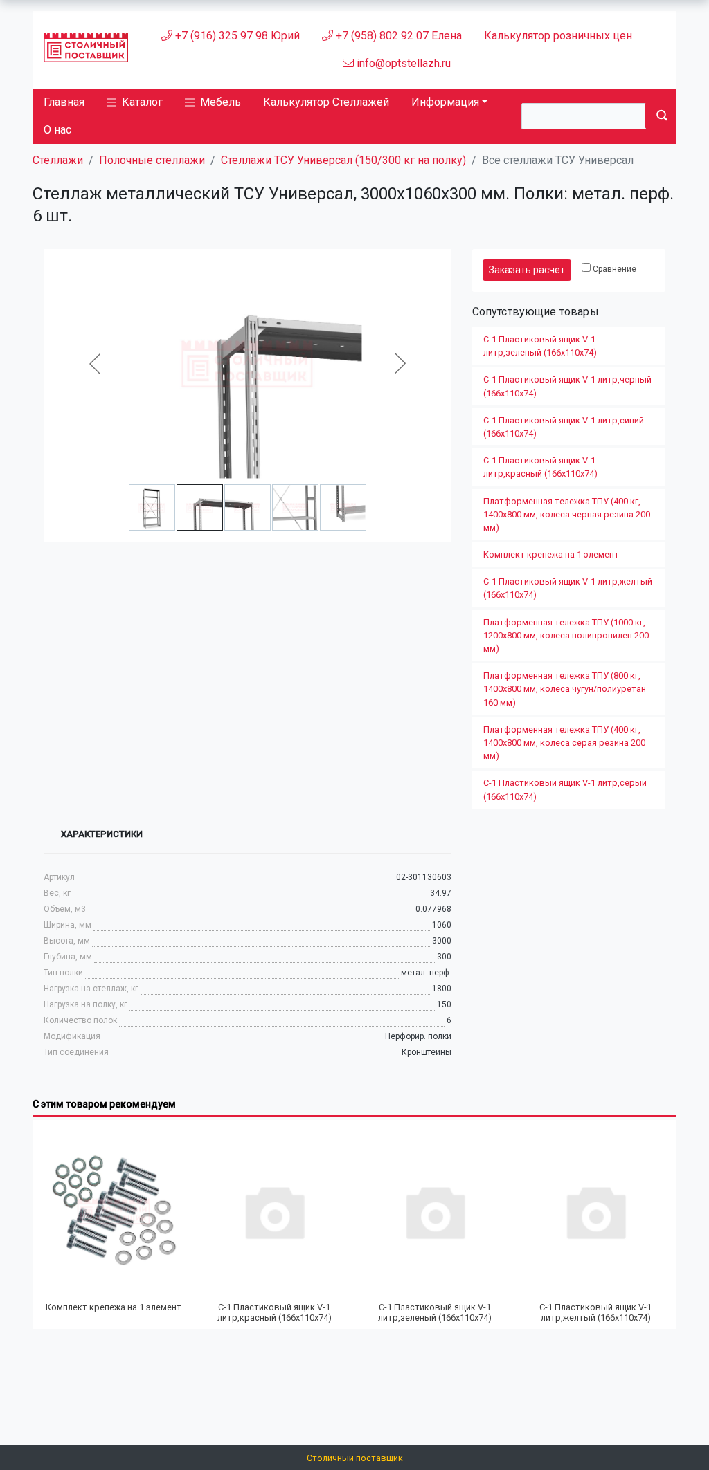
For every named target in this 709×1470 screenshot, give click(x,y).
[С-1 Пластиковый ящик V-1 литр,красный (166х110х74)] (274, 1211)
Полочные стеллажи (152, 160)
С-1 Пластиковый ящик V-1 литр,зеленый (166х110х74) (540, 346)
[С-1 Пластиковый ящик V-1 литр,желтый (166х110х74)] (595, 1211)
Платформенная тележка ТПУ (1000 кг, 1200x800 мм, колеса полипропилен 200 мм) (566, 635)
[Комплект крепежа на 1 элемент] (113, 1211)
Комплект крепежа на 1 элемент (551, 554)
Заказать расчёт (527, 269)
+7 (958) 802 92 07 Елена (397, 35)
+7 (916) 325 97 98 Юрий (236, 35)
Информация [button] (445, 102)
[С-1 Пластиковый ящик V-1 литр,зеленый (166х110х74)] (435, 1211)
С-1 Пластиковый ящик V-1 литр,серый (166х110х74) (565, 789)
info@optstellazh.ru (402, 63)
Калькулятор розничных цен (558, 35)
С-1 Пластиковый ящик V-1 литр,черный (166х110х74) (567, 386)
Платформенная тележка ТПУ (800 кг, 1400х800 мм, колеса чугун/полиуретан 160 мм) (564, 688)
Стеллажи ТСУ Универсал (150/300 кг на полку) (343, 160)
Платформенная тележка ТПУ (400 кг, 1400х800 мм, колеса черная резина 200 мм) (566, 514)
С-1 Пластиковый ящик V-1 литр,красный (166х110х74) (540, 467)
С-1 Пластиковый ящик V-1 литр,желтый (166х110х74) (567, 588)
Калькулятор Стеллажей (326, 102)
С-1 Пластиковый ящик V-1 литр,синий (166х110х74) (563, 427)
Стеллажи (58, 160)
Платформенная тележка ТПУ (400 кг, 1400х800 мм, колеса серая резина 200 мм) (564, 742)
